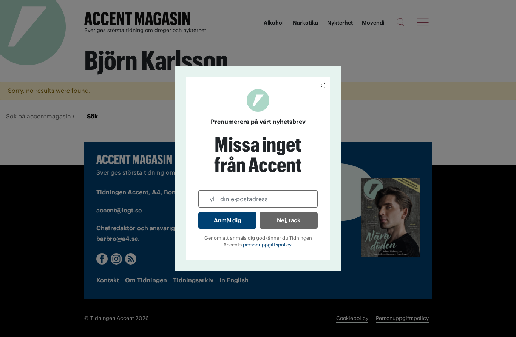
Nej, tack (288, 220)
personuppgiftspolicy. (268, 245)
